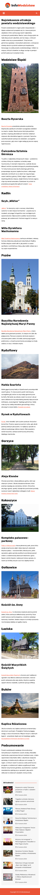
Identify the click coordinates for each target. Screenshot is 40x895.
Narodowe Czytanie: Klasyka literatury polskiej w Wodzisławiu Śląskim (25, 853)
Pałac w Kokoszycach (8, 545)
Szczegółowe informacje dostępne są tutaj (15, 738)
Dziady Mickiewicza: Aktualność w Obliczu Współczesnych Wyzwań (25, 877)
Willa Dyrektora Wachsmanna (10, 238)
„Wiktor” (3, 208)
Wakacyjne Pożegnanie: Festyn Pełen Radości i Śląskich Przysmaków (25, 830)
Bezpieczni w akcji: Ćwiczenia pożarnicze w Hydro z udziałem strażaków (25, 790)
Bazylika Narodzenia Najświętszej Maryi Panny (16, 331)
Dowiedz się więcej (24, 407)
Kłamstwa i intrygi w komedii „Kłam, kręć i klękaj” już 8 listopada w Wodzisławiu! (24, 865)
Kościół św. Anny (6, 612)
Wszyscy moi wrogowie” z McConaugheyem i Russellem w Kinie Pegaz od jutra (25, 842)
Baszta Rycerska (6, 126)
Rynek (3, 421)
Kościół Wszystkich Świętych (10, 675)
